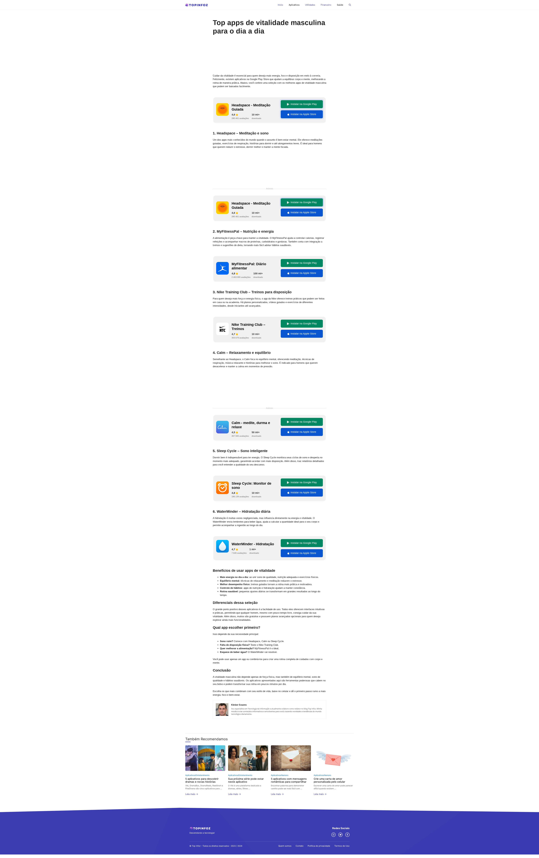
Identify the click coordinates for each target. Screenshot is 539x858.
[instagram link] (333, 835)
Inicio (280, 5)
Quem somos (284, 846)
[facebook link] (347, 835)
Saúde (340, 5)
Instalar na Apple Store (303, 114)
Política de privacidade (319, 846)
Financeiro (326, 5)
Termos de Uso (342, 846)
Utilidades (310, 5)
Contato (299, 846)
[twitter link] (340, 835)
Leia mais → (191, 794)
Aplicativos (294, 5)
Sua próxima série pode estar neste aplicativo (246, 780)
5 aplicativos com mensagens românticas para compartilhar (289, 780)
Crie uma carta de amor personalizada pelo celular (329, 780)
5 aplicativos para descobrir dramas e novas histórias (202, 780)
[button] (350, 5)
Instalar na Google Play (304, 104)
